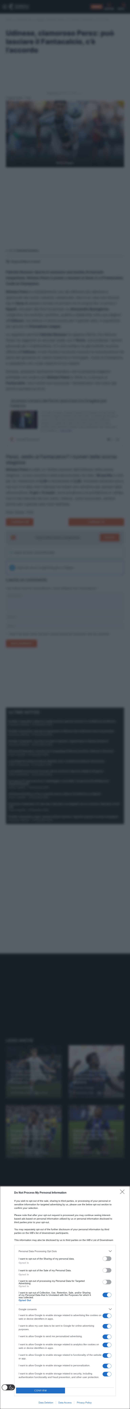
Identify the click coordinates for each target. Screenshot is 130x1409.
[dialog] (65, 1297)
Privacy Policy (84, 1402)
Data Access (65, 1402)
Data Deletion (46, 1402)
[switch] (107, 1258)
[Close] (123, 1193)
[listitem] (65, 1251)
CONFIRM (40, 1390)
